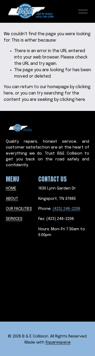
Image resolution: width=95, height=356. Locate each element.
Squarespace (58, 342)
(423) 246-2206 (66, 209)
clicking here (72, 99)
